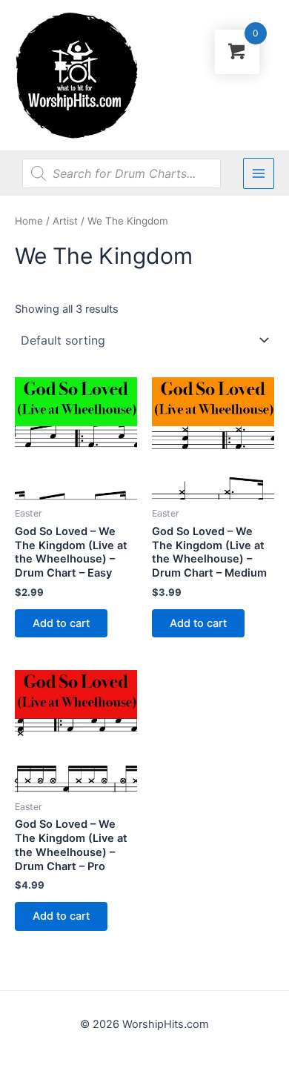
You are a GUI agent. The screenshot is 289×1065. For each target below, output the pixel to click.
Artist (65, 221)
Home (29, 221)
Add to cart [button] (61, 623)
